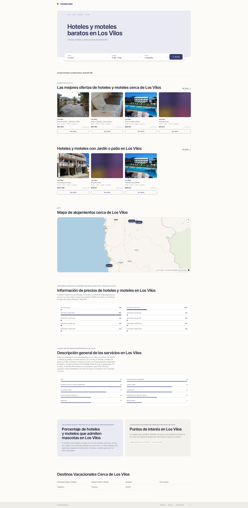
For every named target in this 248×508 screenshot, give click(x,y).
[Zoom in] (188, 219)
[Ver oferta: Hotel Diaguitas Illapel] (73, 165)
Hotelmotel (66, 4)
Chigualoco (60, 487)
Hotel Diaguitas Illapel (64, 182)
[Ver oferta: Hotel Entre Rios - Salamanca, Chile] (73, 104)
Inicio (68, 14)
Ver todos (186, 88)
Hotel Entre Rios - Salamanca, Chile (68, 121)
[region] (124, 244)
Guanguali (128, 482)
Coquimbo (80, 14)
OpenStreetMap (183, 270)
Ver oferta (73, 131)
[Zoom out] (188, 222)
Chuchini (128, 487)
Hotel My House (164, 121)
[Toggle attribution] (188, 270)
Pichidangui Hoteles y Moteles (66, 482)
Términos (170, 505)
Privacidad (163, 505)
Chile (73, 14)
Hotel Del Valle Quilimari (132, 121)
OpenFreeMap (160, 270)
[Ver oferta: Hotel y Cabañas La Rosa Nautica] (107, 104)
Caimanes (94, 487)
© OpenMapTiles (168, 270)
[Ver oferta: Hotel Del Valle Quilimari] (141, 104)
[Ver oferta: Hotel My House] (175, 104)
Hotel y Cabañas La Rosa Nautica (101, 121)
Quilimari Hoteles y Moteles (100, 482)
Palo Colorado (164, 482)
